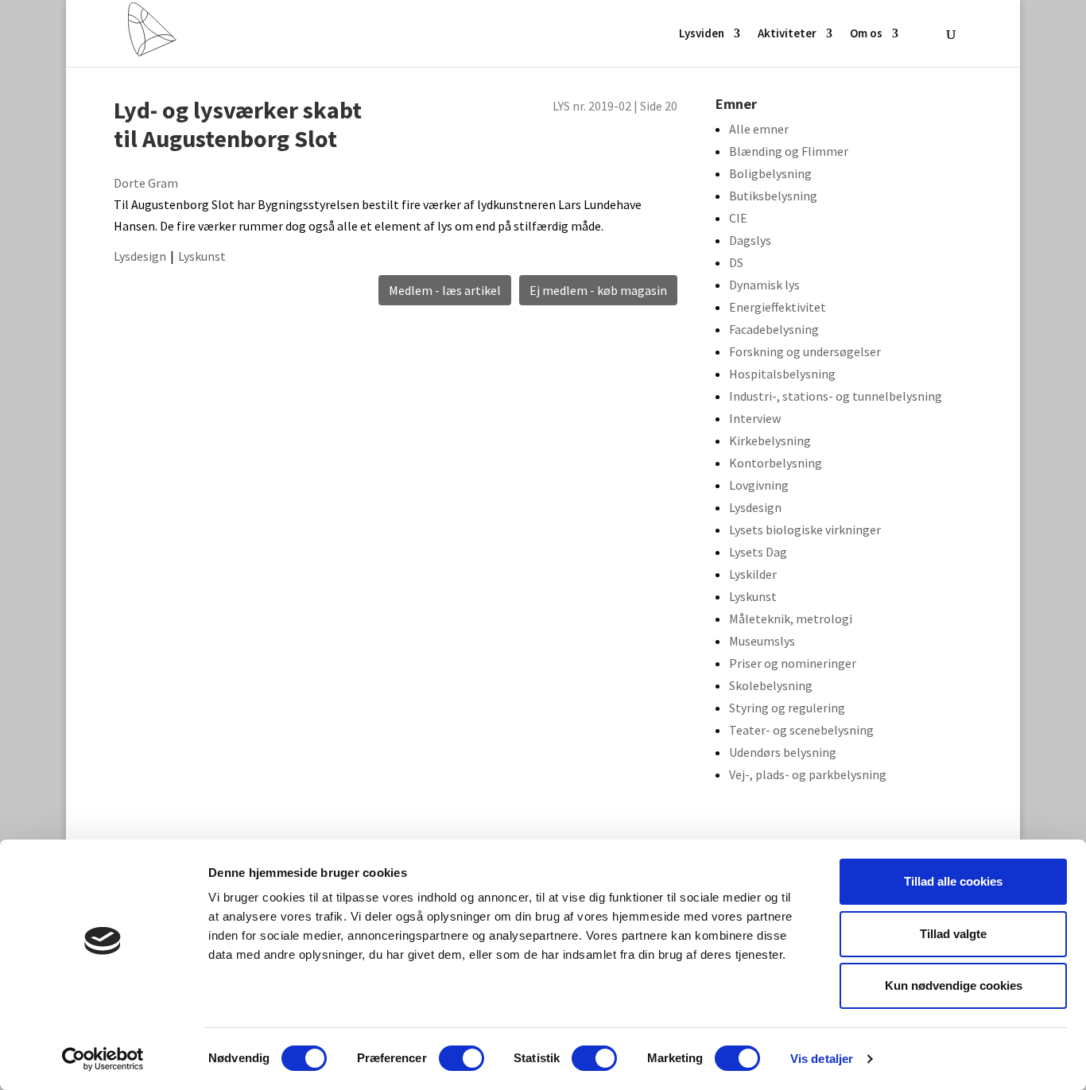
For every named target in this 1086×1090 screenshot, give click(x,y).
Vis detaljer (821, 1058)
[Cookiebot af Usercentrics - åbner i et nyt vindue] (103, 1059)
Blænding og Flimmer (788, 151)
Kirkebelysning (770, 440)
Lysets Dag (758, 552)
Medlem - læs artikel (445, 290)
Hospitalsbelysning (782, 374)
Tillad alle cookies (953, 881)
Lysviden (701, 34)
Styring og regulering (787, 708)
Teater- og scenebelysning (801, 730)
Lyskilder (753, 574)
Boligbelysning (770, 173)
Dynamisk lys (764, 285)
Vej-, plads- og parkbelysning (807, 774)
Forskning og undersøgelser (805, 351)
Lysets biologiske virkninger (805, 529)
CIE (738, 218)
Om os (866, 34)
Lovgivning (759, 485)
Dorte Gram (146, 183)
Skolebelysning (771, 685)
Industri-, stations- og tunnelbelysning (835, 396)
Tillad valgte (953, 934)
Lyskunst (202, 256)
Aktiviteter (787, 34)
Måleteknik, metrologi (790, 618)
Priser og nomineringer (792, 663)
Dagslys (750, 240)
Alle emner (759, 129)
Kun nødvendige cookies (953, 985)
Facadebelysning (774, 329)
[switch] (461, 1058)
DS (736, 262)
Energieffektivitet (777, 307)
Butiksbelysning (773, 196)
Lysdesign (140, 256)
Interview (755, 418)
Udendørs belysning (782, 752)
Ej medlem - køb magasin (598, 290)
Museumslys (762, 641)
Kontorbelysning (775, 463)
